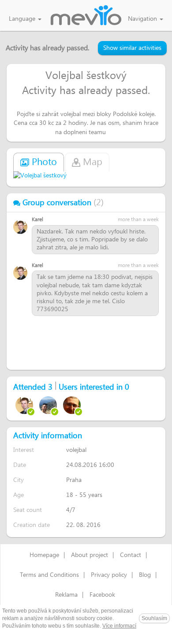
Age (18, 495)
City (18, 480)
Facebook (102, 595)
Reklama (66, 595)
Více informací (119, 626)
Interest (23, 450)
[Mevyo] (86, 15)
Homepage (44, 555)
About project (89, 555)
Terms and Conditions (49, 575)
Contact (130, 555)
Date (19, 465)
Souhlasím (154, 618)
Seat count (27, 510)
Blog (145, 575)
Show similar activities (132, 48)
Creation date (31, 525)
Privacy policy (109, 575)
